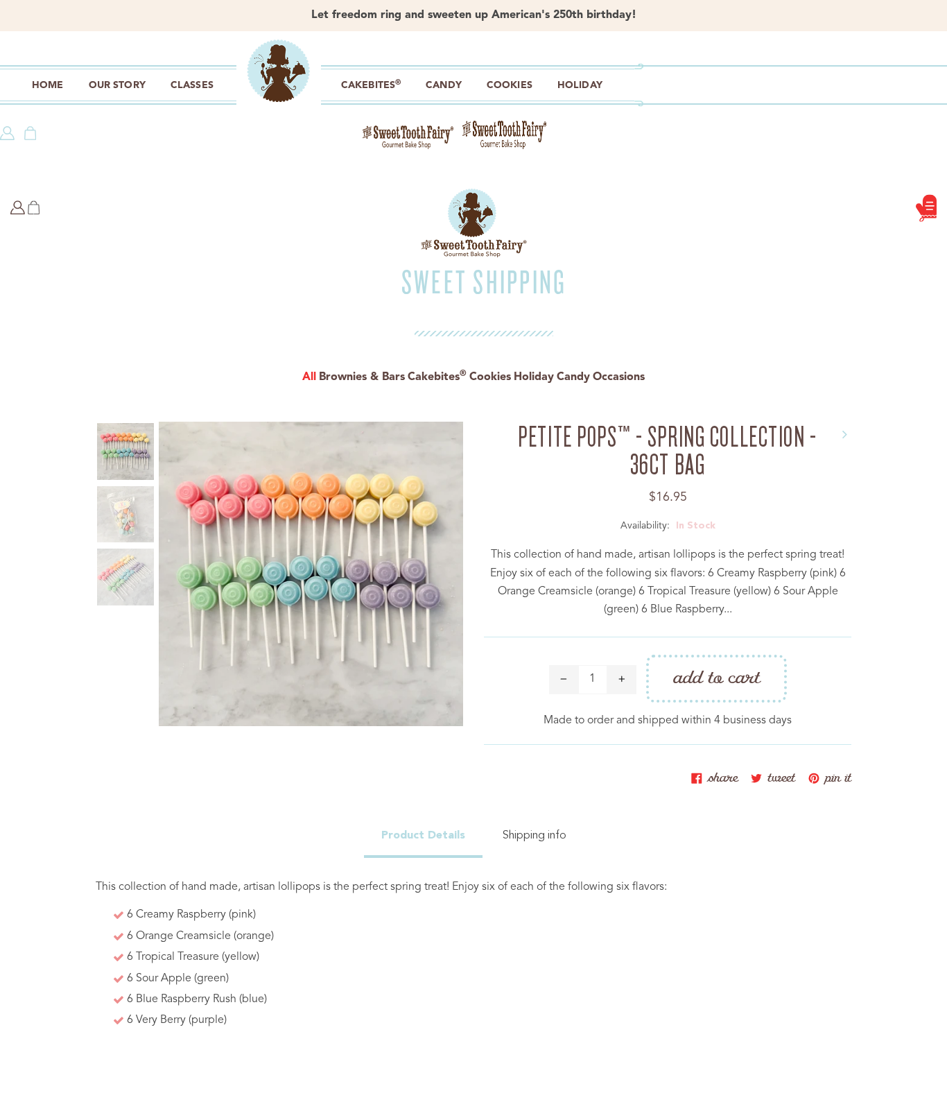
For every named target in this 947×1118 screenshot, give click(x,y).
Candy (573, 377)
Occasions (619, 377)
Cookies (490, 377)
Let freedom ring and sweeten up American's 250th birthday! (473, 15)
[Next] (844, 429)
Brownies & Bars (362, 377)
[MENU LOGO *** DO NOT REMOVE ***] (277, 88)
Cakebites (437, 377)
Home (48, 85)
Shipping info (534, 835)
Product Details (423, 835)
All (309, 377)
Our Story (117, 85)
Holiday (534, 377)
